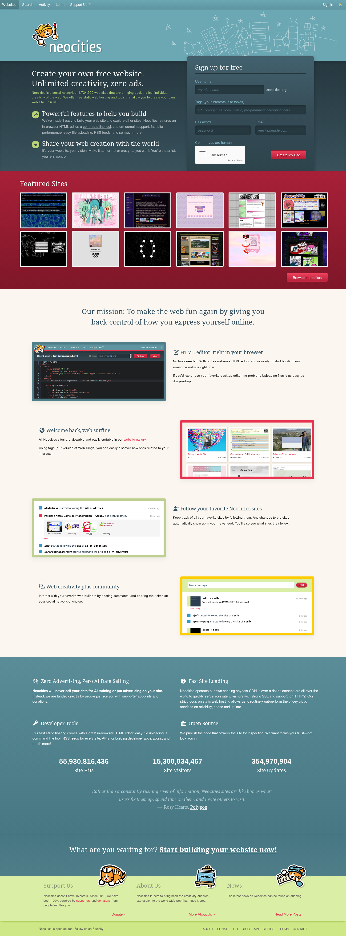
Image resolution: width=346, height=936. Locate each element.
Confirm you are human (213, 142)
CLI (235, 929)
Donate (117, 914)
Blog (246, 929)
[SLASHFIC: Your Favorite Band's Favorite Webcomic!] (304, 249)
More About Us (200, 914)
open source (64, 928)
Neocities (45, 928)
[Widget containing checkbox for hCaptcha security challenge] (220, 155)
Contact (300, 929)
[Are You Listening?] (200, 249)
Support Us (79, 4)
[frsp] (95, 249)
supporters (83, 900)
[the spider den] (147, 249)
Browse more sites (307, 277)
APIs (105, 738)
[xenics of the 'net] (200, 210)
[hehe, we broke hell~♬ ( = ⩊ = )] (95, 210)
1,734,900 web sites (93, 92)
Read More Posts (288, 914)
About (208, 929)
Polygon (198, 807)
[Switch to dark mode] (341, 4)
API (256, 929)
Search (27, 4)
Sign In (327, 4)
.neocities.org (276, 89)
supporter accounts (137, 695)
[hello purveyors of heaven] (252, 249)
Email (259, 121)
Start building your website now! (218, 850)
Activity (44, 4)
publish (191, 732)
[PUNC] (252, 210)
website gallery (135, 439)
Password (203, 121)
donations (39, 701)
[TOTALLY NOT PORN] (304, 210)
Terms (283, 929)
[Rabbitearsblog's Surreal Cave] (43, 210)
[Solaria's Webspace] (147, 210)
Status (268, 929)
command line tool (97, 127)
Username (203, 81)
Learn (60, 4)
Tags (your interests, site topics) (219, 101)
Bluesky (98, 928)
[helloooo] (43, 249)
